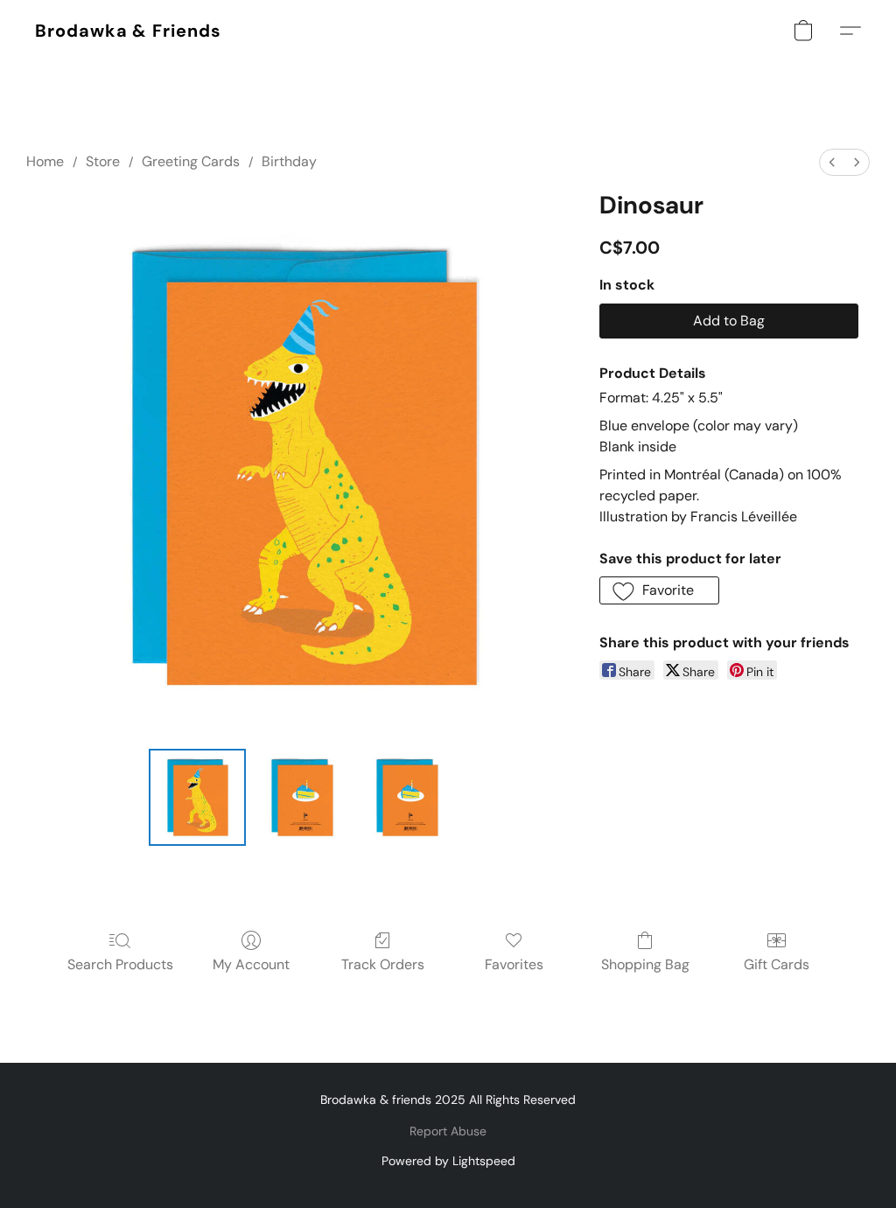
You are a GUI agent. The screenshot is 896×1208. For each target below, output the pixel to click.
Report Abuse (448, 1131)
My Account (251, 964)
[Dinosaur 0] (198, 798)
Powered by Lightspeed (448, 1161)
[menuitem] (832, 162)
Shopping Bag (645, 964)
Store (103, 161)
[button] (128, 30)
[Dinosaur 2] (407, 798)
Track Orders (382, 964)
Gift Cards (776, 964)
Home (45, 161)
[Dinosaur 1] (302, 798)
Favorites (514, 964)
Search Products (120, 964)
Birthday (289, 161)
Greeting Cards (191, 161)
